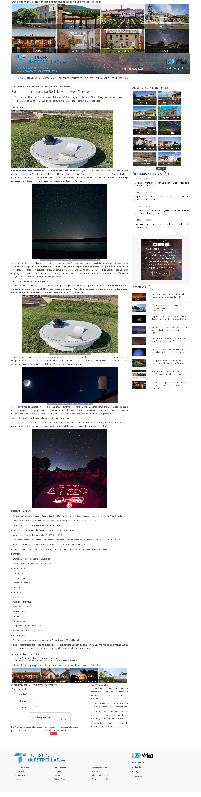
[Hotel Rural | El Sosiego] (167, 40)
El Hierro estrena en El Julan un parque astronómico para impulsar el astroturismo (168, 308)
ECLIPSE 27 (77, 78)
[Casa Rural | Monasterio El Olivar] (169, 128)
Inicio (20, 78)
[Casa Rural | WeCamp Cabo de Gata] (55, 675)
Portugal (136, 772)
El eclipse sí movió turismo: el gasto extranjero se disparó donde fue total (167, 361)
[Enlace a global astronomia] (161, 259)
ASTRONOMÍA (49, 78)
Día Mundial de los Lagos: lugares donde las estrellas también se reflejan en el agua (169, 330)
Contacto (19, 779)
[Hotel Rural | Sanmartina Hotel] (122, 40)
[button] (20, 136)
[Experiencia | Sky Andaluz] (145, 158)
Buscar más (161, 168)
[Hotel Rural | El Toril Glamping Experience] (84, 675)
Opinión (23, 707)
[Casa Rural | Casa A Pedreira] (34, 16)
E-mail (23, 700)
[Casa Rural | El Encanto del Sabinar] (78, 16)
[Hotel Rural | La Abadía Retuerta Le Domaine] (122, 16)
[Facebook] (122, 69)
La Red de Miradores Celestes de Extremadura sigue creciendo (43, 170)
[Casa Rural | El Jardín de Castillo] (112, 675)
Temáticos (137, 776)
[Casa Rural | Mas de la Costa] (169, 97)
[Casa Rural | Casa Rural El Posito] (169, 158)
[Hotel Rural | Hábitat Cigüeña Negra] (145, 143)
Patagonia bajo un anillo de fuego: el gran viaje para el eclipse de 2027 (167, 295)
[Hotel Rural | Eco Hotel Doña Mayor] (34, 40)
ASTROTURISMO (33, 78)
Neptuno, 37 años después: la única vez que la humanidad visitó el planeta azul (169, 350)
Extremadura (138, 762)
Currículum (58, 783)
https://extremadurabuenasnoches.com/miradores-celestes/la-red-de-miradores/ (55, 648)
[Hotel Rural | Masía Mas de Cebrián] (169, 143)
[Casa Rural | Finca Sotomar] (145, 112)
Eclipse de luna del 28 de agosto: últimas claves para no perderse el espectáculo (169, 317)
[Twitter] (125, 69)
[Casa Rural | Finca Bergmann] (167, 16)
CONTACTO (117, 78)
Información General (100, 775)
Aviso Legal (96, 771)
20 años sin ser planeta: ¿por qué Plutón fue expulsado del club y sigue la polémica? (169, 385)
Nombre (22, 694)
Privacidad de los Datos (101, 779)
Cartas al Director (60, 779)
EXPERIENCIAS (102, 78)
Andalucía (136, 767)
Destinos (21, 86)
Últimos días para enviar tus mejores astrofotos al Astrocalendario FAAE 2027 (169, 373)
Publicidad (58, 771)
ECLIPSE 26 (64, 78)
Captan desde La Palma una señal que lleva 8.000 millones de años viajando (168, 339)
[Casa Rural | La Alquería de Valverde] (169, 112)
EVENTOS (89, 78)
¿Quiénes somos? (22, 771)
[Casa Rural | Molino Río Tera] (145, 128)
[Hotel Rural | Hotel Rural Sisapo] (78, 40)
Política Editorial (21, 775)
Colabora (57, 775)
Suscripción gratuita (176, 68)
